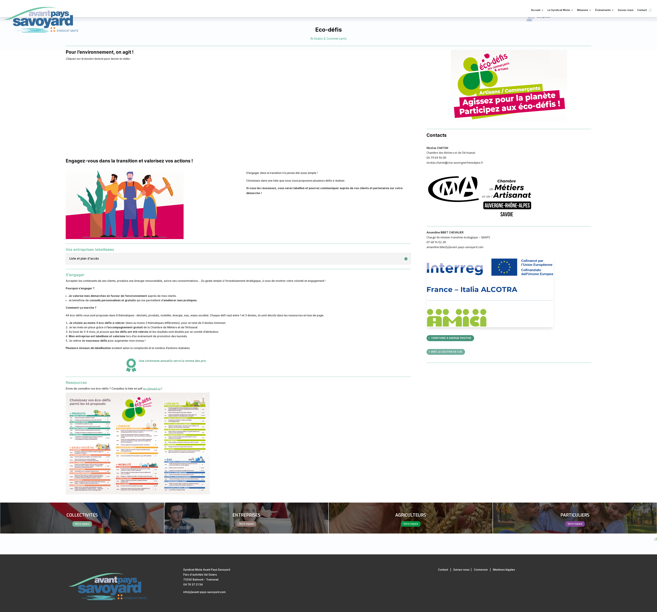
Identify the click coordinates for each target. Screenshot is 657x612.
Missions (582, 10)
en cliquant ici (152, 388)
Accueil (535, 10)
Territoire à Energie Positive (451, 338)
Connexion (481, 569)
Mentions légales (504, 569)
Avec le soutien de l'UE (446, 351)
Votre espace (82, 523)
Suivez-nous (625, 10)
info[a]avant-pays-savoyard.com (204, 592)
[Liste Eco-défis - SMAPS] (238, 443)
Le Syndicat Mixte (559, 10)
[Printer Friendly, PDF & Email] (655, 538)
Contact (642, 10)
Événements (603, 10)
